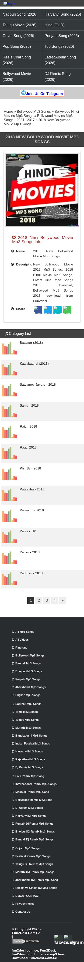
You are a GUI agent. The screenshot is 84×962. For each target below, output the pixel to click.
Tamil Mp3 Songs (26, 712)
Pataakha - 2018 (32, 489)
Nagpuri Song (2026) (20, 14)
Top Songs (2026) (59, 46)
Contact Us (22, 911)
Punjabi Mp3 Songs (28, 679)
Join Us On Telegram (44, 94)
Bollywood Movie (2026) (17, 77)
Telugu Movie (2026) (19, 25)
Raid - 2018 (28, 426)
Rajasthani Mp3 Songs (30, 759)
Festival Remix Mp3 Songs (33, 856)
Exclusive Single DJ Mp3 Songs (36, 888)
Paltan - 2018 (30, 552)
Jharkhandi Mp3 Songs (30, 687)
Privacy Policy (25, 903)
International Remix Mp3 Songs (36, 784)
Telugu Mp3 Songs (27, 719)
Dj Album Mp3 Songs (29, 807)
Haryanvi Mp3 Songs (29, 751)
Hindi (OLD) (54, 25)
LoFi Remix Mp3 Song (29, 776)
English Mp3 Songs (28, 695)
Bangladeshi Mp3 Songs (31, 735)
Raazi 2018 (28, 447)
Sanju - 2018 (29, 405)
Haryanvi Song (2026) (63, 14)
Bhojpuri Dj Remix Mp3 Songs (35, 831)
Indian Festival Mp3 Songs (32, 743)
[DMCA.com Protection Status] (26, 943)
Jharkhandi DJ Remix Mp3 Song (36, 880)
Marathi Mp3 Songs (28, 727)
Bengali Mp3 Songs (28, 663)
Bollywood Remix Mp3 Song (33, 800)
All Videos (22, 639)
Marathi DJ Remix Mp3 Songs (35, 872)
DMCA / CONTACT (27, 895)
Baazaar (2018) (31, 342)
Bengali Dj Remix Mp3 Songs (34, 839)
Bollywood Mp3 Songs (34, 111)
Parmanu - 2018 (32, 510)
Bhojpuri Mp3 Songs (28, 671)
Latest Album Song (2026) (60, 60)
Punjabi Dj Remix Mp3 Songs (34, 823)
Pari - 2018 (28, 531)
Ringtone (21, 647)
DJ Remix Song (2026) (58, 77)
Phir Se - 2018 (30, 468)
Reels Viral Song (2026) (17, 60)
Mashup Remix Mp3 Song (32, 792)
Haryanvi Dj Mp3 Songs (30, 815)
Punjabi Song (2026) (62, 36)
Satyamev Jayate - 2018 (38, 384)
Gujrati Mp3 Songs (27, 848)
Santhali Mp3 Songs (28, 704)
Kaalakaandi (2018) (34, 363)
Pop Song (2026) (17, 46)
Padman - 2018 (31, 573)
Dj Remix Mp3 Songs (29, 767)
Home (8, 111)
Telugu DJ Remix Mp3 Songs (34, 864)
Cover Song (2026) (18, 36)
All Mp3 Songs (24, 631)
